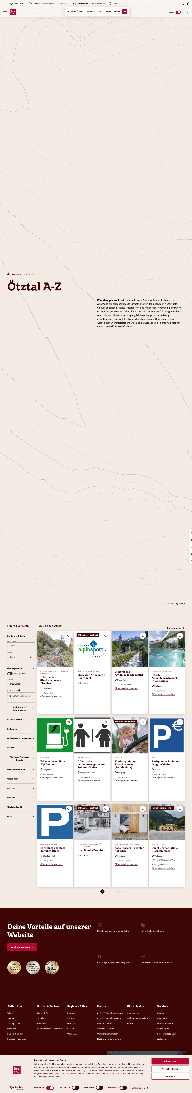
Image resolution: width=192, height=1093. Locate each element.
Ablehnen (170, 1076)
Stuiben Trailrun (104, 1023)
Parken (70, 1028)
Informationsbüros (165, 1023)
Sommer (11, 1018)
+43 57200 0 (19, 3)
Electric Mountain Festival (109, 1039)
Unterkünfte (43, 1013)
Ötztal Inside (135, 1006)
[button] (21, 636)
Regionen (71, 1013)
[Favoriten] (183, 4)
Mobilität (71, 1023)
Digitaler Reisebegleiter (138, 1018)
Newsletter (162, 1018)
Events (101, 1006)
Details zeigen (138, 1088)
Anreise (62, 3)
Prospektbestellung (166, 1033)
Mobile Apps (163, 1028)
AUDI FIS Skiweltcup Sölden (110, 1013)
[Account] (188, 4)
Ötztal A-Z (32, 274)
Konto (130, 1023)
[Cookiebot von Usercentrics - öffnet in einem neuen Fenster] (16, 1088)
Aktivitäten (15, 1006)
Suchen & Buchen (48, 1006)
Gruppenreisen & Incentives (50, 1028)
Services (162, 1006)
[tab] (80, 4)
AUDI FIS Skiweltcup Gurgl (109, 1018)
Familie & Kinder (15, 1033)
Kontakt (161, 1013)
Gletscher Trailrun (105, 1028)
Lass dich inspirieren (17, 1039)
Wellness (11, 1028)
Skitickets (41, 1018)
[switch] (75, 1088)
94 (119, 891)
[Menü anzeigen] (4, 12)
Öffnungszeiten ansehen (51, 696)
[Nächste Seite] (125, 891)
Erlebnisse (42, 1023)
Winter (10, 1013)
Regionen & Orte (18, 274)
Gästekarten (133, 1013)
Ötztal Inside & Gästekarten (41, 3)
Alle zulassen (170, 1061)
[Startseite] (8, 274)
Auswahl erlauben (170, 1069)
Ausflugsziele (13, 1023)
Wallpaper (162, 1039)
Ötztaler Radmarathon (107, 1033)
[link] (114, 4)
